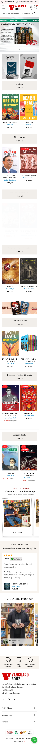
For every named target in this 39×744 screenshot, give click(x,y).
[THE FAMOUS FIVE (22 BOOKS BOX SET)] (28, 343)
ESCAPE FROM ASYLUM (29, 286)
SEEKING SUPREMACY (10, 231)
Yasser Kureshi (10, 233)
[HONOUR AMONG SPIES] (7, 586)
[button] (21, 49)
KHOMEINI (10, 473)
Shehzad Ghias (29, 416)
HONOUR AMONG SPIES (20, 584)
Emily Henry (29, 125)
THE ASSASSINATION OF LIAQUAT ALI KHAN (10, 414)
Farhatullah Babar (10, 180)
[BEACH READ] (28, 107)
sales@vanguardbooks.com (12, 693)
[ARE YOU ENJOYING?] (10, 107)
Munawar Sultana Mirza (28, 236)
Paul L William (28, 478)
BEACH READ (28, 122)
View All (19, 88)
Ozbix (25, 741)
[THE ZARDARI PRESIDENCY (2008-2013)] (10, 160)
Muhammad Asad (28, 178)
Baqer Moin (10, 476)
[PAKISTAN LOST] (28, 398)
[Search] (19, 13)
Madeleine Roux (29, 289)
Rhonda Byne (10, 289)
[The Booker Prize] (10, 66)
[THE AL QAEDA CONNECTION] (28, 458)
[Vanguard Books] (17, 7)
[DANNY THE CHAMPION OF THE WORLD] (10, 343)
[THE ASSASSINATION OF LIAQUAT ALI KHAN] (10, 398)
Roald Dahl (10, 364)
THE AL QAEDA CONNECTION (29, 474)
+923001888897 (7, 690)
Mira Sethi (10, 125)
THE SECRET (10, 286)
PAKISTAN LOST (29, 413)
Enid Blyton (29, 364)
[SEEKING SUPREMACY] (10, 215)
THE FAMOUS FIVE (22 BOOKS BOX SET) (28, 360)
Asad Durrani (16, 586)
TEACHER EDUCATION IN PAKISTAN (28, 232)
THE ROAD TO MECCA (29, 175)
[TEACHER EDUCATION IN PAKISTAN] (28, 215)
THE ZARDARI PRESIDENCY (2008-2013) (10, 176)
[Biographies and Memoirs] (28, 66)
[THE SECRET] (10, 271)
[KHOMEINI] (10, 458)
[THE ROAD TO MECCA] (28, 160)
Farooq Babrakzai (10, 418)
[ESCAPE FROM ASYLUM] (28, 271)
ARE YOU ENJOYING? (10, 122)
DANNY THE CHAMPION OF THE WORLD (10, 360)
